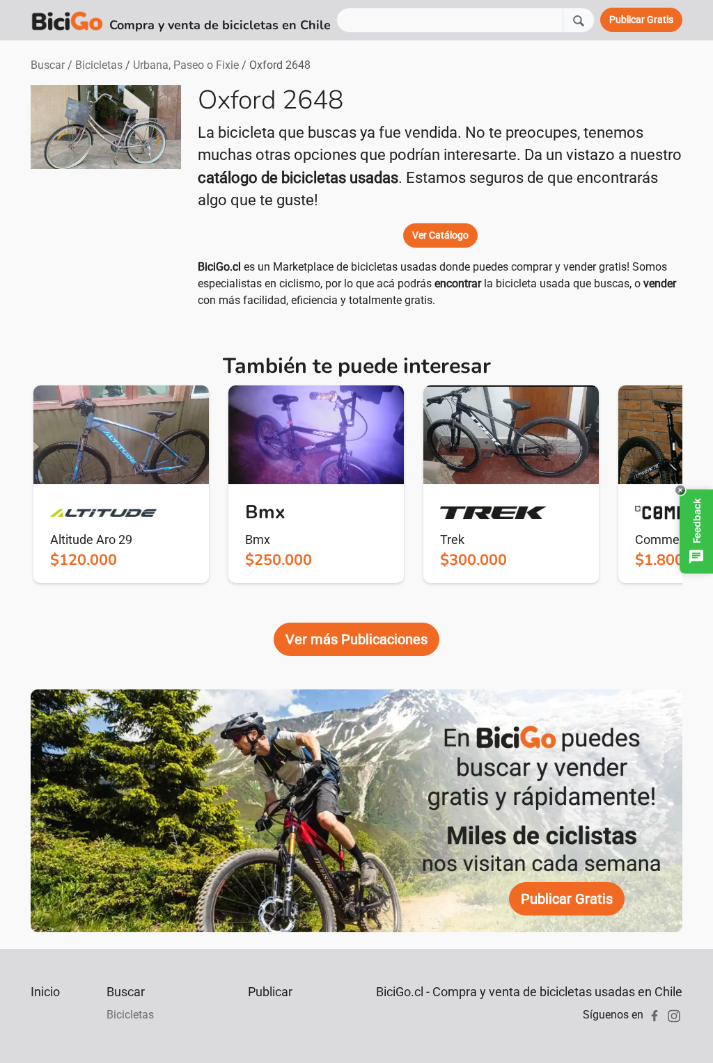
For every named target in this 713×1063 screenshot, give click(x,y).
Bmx (257, 539)
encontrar (457, 283)
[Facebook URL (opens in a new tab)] (654, 1014)
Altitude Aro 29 (91, 539)
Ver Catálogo (440, 235)
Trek (452, 539)
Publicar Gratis (567, 898)
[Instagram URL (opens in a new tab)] (674, 1014)
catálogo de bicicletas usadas (298, 177)
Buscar (48, 65)
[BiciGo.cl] (67, 20)
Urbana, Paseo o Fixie (186, 65)
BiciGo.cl (219, 266)
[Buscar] (579, 20)
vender (659, 283)
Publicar (270, 991)
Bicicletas (99, 65)
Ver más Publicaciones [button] (356, 639)
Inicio (45, 991)
